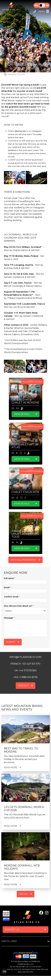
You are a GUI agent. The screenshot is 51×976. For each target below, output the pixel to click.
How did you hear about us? (18, 606)
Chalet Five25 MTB (25, 492)
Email (6, 587)
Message (8, 618)
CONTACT (23, 685)
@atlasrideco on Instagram (28, 131)
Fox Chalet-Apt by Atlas (25, 446)
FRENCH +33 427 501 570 (25, 663)
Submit (11, 642)
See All (23, 894)
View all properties (23, 560)
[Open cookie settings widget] (4, 971)
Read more (10, 767)
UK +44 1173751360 (25, 670)
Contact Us (12, 929)
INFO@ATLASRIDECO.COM (26, 657)
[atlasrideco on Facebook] (41, 912)
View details (22, 414)
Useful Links (9, 941)
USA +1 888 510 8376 (25, 677)
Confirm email (11, 596)
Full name (9, 578)
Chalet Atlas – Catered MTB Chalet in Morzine (25, 399)
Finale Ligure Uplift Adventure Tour (25, 533)
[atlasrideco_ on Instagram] (46, 912)
